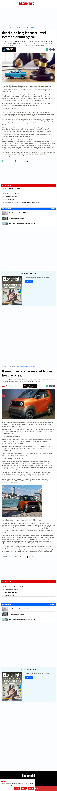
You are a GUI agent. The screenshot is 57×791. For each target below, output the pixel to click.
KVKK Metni (38, 781)
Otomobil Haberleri (11, 27)
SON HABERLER (6, 185)
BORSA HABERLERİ (6, 208)
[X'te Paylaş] (53, 49)
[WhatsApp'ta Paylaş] (47, 49)
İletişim (49, 781)
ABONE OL (29, 281)
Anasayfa (4, 27)
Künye (44, 781)
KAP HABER (52, 208)
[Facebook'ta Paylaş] (50, 49)
